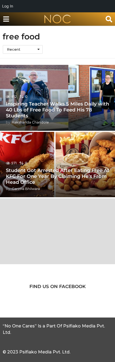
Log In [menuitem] (7, 6)
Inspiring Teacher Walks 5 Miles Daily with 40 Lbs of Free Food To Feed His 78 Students (57, 109)
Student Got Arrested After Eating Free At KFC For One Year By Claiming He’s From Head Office (57, 176)
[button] (6, 19)
